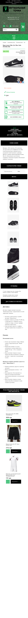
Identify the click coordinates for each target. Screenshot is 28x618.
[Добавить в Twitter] (23, 82)
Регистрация (15, 26)
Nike (19, 171)
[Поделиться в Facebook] (18, 82)
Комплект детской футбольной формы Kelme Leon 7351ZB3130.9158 (13, 475)
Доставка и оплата (16, 0)
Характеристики (15, 130)
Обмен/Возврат (9, 2)
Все (14, 128)
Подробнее (15, 421)
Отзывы (14, 133)
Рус (6, 23)
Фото (15, 132)
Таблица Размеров (10, 92)
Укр (4, 23)
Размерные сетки (18, 2)
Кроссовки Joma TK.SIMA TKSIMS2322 (12, 414)
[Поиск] (16, 29)
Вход (7, 26)
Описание (15, 129)
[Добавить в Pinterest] (21, 82)
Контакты (14, 3)
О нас (9, 0)
